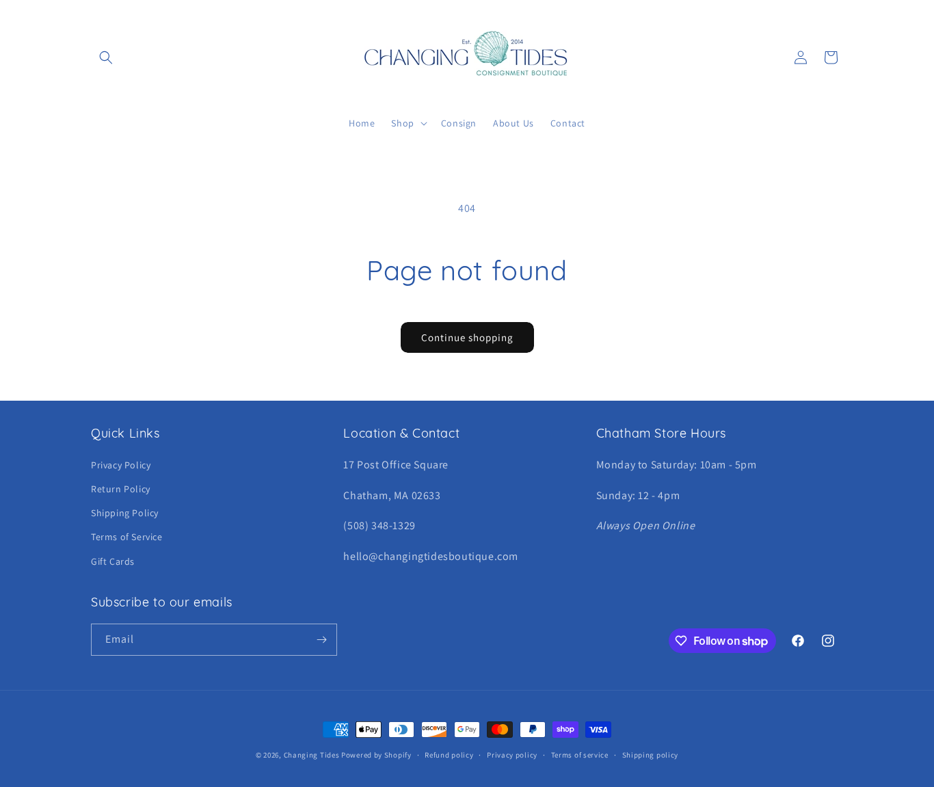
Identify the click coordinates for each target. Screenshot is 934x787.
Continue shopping (467, 337)
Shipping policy (650, 755)
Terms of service (580, 755)
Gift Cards (113, 561)
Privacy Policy (120, 465)
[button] (106, 57)
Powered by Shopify (376, 755)
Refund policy (449, 755)
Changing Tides (312, 755)
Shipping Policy (125, 513)
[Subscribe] (321, 640)
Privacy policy (512, 755)
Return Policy (120, 489)
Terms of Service (127, 537)
